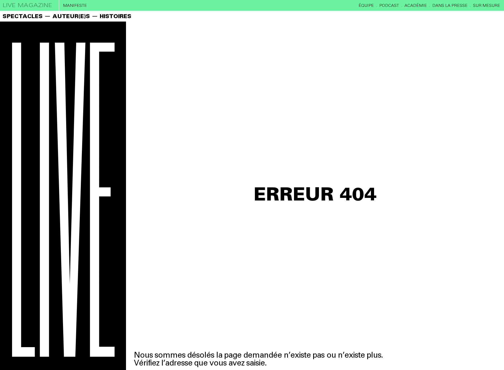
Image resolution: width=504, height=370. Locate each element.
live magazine (27, 5)
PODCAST (389, 5)
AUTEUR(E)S (71, 16)
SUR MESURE (486, 5)
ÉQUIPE (366, 5)
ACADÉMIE (416, 5)
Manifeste (75, 5)
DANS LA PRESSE (450, 5)
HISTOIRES (115, 16)
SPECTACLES (23, 16)
